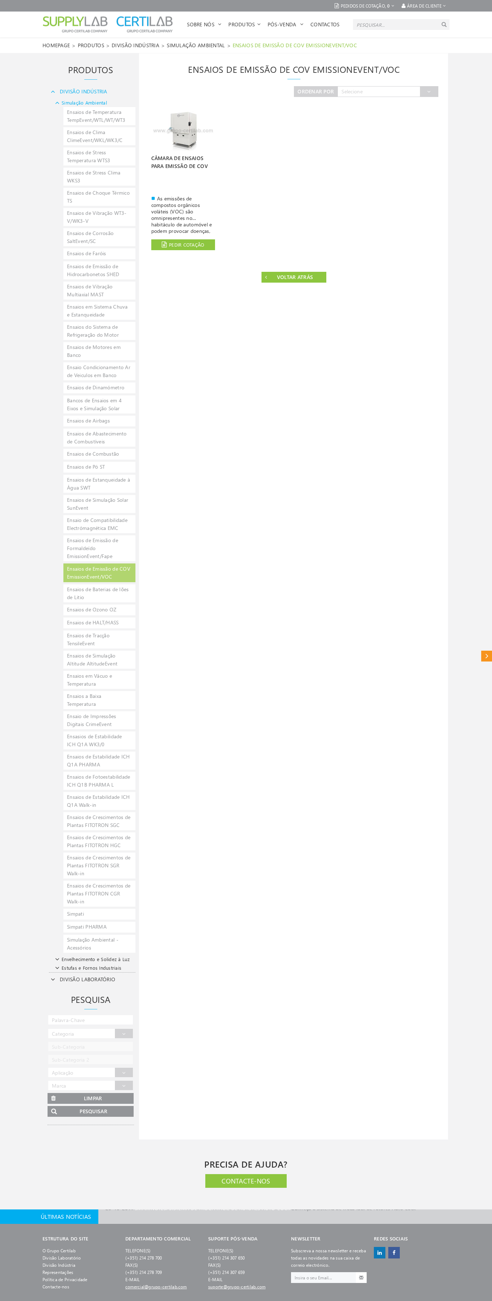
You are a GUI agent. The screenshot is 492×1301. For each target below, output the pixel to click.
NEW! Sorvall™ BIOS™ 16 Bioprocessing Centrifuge (241, 1216)
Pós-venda (283, 24)
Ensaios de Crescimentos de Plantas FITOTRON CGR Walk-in (98, 893)
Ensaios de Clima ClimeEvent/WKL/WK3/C (95, 136)
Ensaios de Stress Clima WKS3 (93, 176)
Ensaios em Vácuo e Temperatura (89, 679)
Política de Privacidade (65, 1279)
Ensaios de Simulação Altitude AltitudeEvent (92, 659)
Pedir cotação (186, 245)
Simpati (75, 913)
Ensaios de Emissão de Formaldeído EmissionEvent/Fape (92, 548)
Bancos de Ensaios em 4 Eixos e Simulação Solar (94, 404)
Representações (58, 1272)
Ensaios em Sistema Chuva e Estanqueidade (97, 310)
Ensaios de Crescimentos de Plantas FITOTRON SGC (98, 821)
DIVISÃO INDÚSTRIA (135, 45)
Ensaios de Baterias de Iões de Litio (98, 593)
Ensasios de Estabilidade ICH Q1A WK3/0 (94, 740)
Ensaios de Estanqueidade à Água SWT (98, 483)
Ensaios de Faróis (86, 253)
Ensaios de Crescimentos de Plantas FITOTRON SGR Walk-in (98, 865)
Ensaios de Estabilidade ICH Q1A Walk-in (98, 800)
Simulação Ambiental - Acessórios (92, 943)
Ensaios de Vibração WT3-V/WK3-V (97, 216)
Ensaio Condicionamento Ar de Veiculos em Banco (98, 371)
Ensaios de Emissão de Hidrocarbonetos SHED (93, 270)
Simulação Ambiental (196, 45)
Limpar (93, 1098)
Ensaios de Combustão (93, 453)
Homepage (56, 45)
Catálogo (486, 655)
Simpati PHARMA (87, 926)
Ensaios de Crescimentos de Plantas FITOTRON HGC (98, 841)
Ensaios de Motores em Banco (94, 351)
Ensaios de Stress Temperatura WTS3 (88, 156)
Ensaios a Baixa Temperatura (84, 699)
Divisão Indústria (59, 1265)
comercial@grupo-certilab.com (156, 1286)
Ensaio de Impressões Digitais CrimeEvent (91, 720)
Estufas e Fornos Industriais (91, 968)
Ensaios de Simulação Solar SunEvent (97, 503)
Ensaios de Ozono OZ (91, 609)
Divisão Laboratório (62, 1258)
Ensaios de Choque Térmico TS (98, 196)
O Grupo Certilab (59, 1250)
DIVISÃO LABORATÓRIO (87, 979)
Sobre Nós (201, 24)
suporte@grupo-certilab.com (236, 1286)
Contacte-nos (246, 1181)
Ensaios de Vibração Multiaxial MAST (89, 290)
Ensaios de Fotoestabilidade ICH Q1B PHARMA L (98, 780)
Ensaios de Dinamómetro (95, 387)
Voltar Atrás (295, 277)
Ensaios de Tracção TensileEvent (88, 639)
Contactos (325, 24)
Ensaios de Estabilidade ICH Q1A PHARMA (98, 760)
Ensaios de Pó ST (86, 466)
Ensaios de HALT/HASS (93, 622)
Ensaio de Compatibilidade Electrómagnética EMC (97, 524)
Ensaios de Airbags (88, 420)
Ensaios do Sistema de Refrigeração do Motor (93, 330)
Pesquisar (93, 1111)
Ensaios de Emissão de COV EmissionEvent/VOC (295, 45)
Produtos (241, 24)
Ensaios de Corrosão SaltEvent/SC (90, 237)
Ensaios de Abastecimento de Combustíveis (97, 437)
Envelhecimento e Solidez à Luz (96, 959)
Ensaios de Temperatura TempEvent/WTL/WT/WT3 (96, 116)
